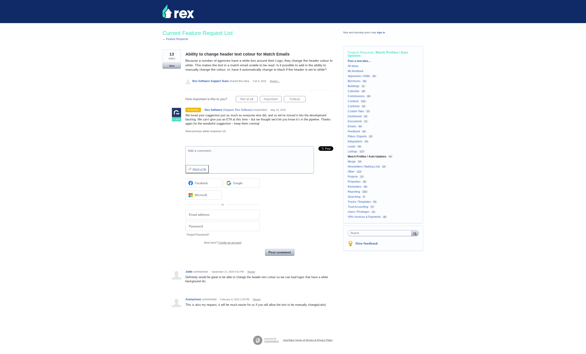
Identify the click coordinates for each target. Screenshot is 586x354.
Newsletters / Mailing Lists (364, 166)
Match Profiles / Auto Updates (378, 54)
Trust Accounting (358, 206)
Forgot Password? (198, 234)
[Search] (415, 233)
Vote (171, 65)
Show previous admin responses (205, 131)
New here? (222, 242)
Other (351, 171)
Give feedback (366, 243)
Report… (275, 81)
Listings (352, 151)
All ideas (353, 66)
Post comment (280, 252)
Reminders (354, 186)
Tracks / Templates (359, 201)
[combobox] (381, 233)
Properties (354, 181)
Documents (355, 121)
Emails (352, 126)
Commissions (356, 96)
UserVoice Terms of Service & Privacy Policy (308, 339)
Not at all (249, 99)
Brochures (354, 81)
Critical (298, 99)
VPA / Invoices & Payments (364, 216)
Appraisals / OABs (359, 76)
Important (273, 99)
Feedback (354, 131)
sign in (381, 32)
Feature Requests (361, 52)
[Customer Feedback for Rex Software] (178, 11)
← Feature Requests (175, 39)
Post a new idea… (359, 61)
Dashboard (355, 116)
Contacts (353, 101)
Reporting (354, 191)
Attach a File (199, 169)
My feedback (356, 71)
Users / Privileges (358, 211)
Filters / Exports (357, 136)
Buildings (353, 86)
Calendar (353, 91)
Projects (353, 176)
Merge (352, 161)
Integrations (355, 141)
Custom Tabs (356, 111)
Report (251, 271)
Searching (354, 196)
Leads (351, 146)
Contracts (354, 106)
